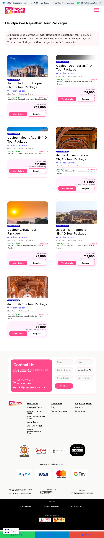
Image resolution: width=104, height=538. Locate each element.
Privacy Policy (25, 506)
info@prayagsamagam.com (82, 493)
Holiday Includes (18, 91)
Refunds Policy (77, 506)
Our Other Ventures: (52, 515)
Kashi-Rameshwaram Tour (34, 431)
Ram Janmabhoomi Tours (36, 417)
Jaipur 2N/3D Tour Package (27, 304)
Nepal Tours (32, 422)
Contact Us (80, 411)
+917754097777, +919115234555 (46, 493)
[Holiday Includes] (8, 91)
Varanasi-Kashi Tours (34, 412)
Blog (53, 407)
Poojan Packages (59, 411)
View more (43, 97)
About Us (79, 407)
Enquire (88, 535)
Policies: (52, 501)
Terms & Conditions (51, 506)
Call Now (54, 535)
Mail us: (82, 490)
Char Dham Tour (34, 426)
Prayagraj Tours (34, 407)
